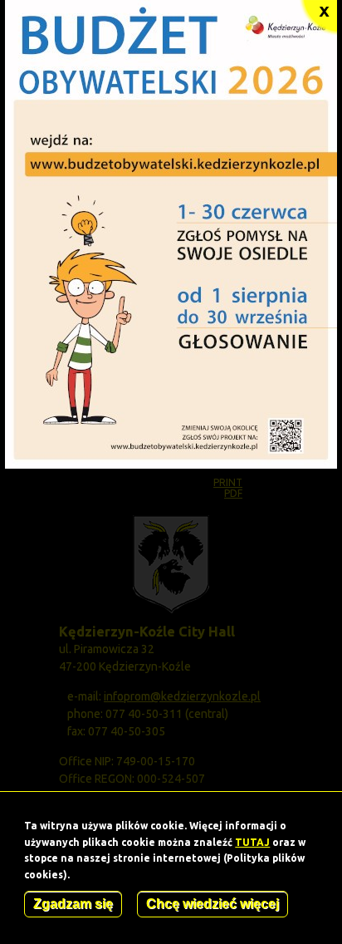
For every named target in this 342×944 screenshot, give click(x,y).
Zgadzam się (73, 904)
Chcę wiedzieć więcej (212, 904)
